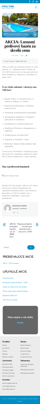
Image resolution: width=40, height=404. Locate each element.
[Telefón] (18, 212)
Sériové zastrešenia (8, 376)
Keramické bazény (26, 357)
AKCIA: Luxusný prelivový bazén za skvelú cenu (20, 46)
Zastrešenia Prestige (8, 373)
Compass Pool (25, 354)
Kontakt (20, 323)
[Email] (14, 212)
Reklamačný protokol (27, 369)
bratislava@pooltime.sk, (9, 383)
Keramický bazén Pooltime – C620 (15, 282)
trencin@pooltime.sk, (9, 386)
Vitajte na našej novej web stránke (15, 287)
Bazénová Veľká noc (10, 295)
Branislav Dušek (20, 206)
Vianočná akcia (8, 278)
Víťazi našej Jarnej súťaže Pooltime (15, 291)
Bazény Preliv (25, 348)
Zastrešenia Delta (7, 367)
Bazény (4, 345)
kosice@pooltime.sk (8, 389)
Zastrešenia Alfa (7, 364)
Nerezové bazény (26, 351)
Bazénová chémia (7, 357)
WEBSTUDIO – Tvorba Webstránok (18, 398)
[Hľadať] (31, 247)
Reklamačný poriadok (27, 373)
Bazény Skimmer (26, 345)
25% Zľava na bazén (10, 300)
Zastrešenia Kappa (8, 370)
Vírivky (4, 351)
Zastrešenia (5, 348)
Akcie (22, 55)
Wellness (5, 354)
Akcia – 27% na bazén (11, 263)
